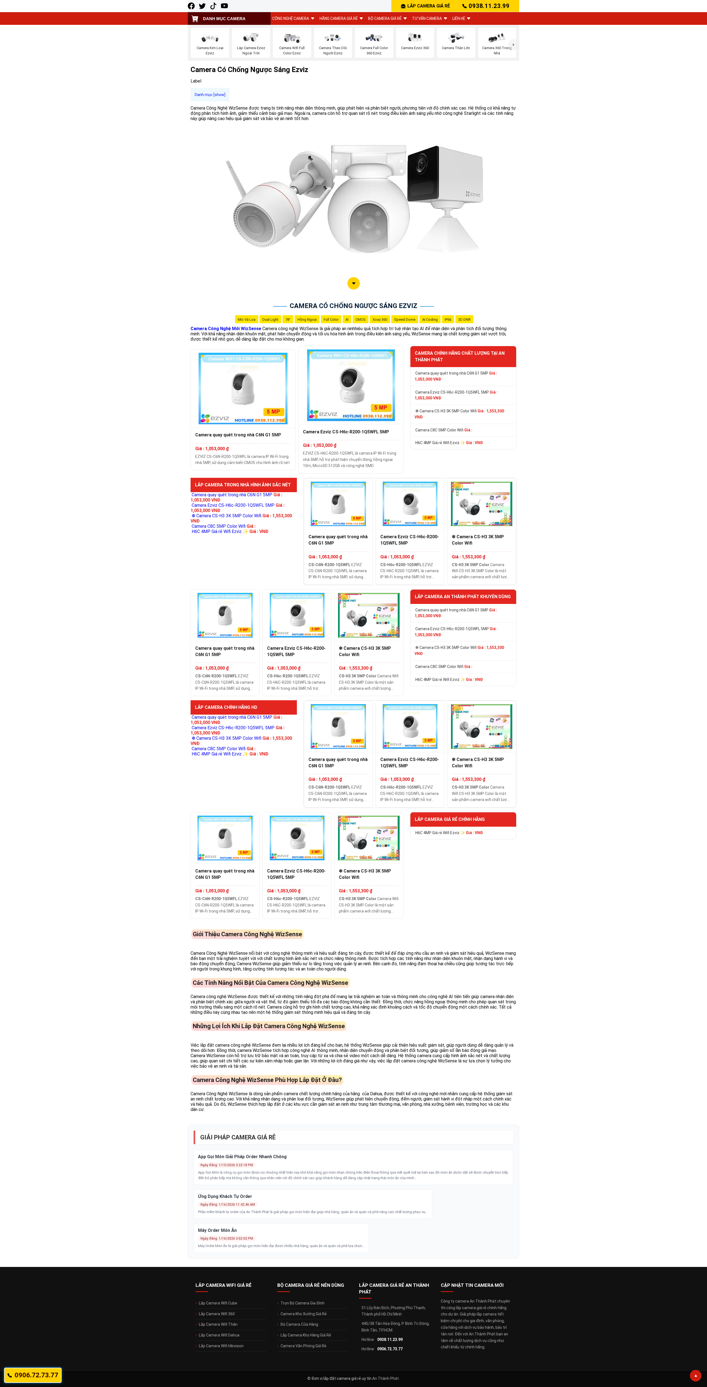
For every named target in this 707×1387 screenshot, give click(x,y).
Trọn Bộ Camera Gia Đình (303, 1303)
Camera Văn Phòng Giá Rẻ (303, 1346)
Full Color (331, 319)
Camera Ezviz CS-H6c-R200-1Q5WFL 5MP (346, 431)
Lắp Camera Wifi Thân (218, 1324)
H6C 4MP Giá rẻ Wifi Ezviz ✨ (449, 443)
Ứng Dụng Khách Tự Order (225, 1196)
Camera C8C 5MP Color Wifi (443, 430)
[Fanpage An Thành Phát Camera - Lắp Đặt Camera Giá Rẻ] (191, 5)
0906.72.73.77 (390, 1349)
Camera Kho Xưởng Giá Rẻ (304, 1314)
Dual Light (270, 319)
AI (347, 319)
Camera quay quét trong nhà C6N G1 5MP (238, 434)
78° (288, 319)
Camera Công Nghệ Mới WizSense (226, 328)
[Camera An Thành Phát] (202, 5)
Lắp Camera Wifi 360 (217, 1314)
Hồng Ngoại (307, 319)
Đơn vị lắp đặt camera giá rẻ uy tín (341, 1378)
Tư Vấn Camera (427, 18)
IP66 (448, 319)
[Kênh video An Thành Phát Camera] (224, 5)
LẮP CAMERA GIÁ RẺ (428, 6)
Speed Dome (404, 319)
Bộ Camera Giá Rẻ (385, 18)
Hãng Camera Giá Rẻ (339, 18)
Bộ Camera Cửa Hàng (299, 1324)
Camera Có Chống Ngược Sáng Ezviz (353, 306)
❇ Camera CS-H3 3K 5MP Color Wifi (459, 414)
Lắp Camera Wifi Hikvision (221, 1346)
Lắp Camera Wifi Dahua (219, 1335)
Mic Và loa (246, 319)
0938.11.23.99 (489, 5)
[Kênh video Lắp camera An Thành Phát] (213, 5)
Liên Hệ (458, 18)
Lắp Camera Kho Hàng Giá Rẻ (306, 1335)
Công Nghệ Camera (290, 18)
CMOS (360, 319)
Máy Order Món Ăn (217, 1230)
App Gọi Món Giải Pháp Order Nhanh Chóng (242, 1156)
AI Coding (430, 319)
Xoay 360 (380, 319)
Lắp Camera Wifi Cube (218, 1303)
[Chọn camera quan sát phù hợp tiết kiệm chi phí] (513, 44)
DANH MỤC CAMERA (224, 18)
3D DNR (464, 319)
